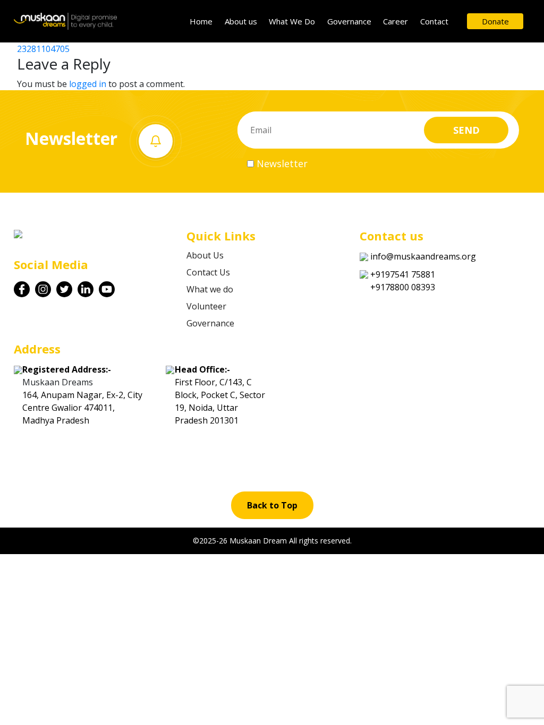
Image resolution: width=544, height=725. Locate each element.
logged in (87, 84)
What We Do (292, 21)
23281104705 (43, 49)
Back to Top (272, 505)
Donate (495, 21)
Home (201, 21)
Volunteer (206, 306)
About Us (205, 255)
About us (241, 21)
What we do (209, 289)
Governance (349, 21)
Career (395, 21)
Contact (434, 21)
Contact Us (208, 272)
